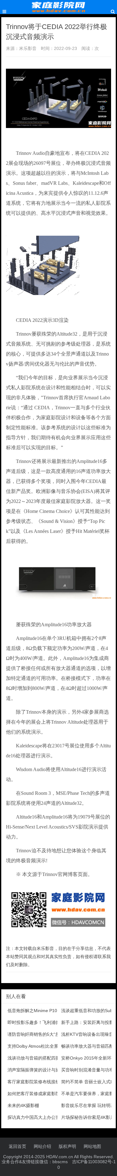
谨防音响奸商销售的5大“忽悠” (36, 1034)
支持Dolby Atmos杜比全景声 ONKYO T (45, 1046)
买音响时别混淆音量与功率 (87, 1069)
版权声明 (67, 1146)
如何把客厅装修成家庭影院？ (35, 1093)
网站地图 (92, 1146)
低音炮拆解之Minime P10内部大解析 (43, 1010)
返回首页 (17, 1146)
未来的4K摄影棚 (23, 1105)
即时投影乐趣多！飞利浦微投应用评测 (44, 1022)
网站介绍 (42, 1146)
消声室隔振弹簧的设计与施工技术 (40, 1069)
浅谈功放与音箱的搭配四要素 (35, 1057)
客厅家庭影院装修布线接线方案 (38, 1081)
